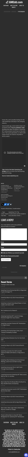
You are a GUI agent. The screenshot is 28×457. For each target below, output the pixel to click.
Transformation (16, 208)
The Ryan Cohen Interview (8, 284)
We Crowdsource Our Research (9, 310)
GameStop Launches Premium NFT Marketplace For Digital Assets (19, 187)
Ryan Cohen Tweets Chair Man (4, 213)
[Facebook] (5, 204)
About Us (21, 5)
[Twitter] (2, 204)
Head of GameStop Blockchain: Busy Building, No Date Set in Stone (7, 196)
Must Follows (13, 5)
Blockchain (9, 208)
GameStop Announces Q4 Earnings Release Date (13, 402)
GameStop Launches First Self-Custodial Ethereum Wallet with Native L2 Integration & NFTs (13, 352)
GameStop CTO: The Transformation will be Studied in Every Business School (17, 213)
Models (13, 7)
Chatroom (5, 5)
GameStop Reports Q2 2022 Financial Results (12, 297)
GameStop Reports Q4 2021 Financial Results (12, 396)
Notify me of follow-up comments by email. (13, 253)
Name (2, 242)
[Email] (10, 204)
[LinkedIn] (8, 204)
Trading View (17, 449)
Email (2, 247)
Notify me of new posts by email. (10, 256)
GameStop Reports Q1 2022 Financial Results (12, 345)
